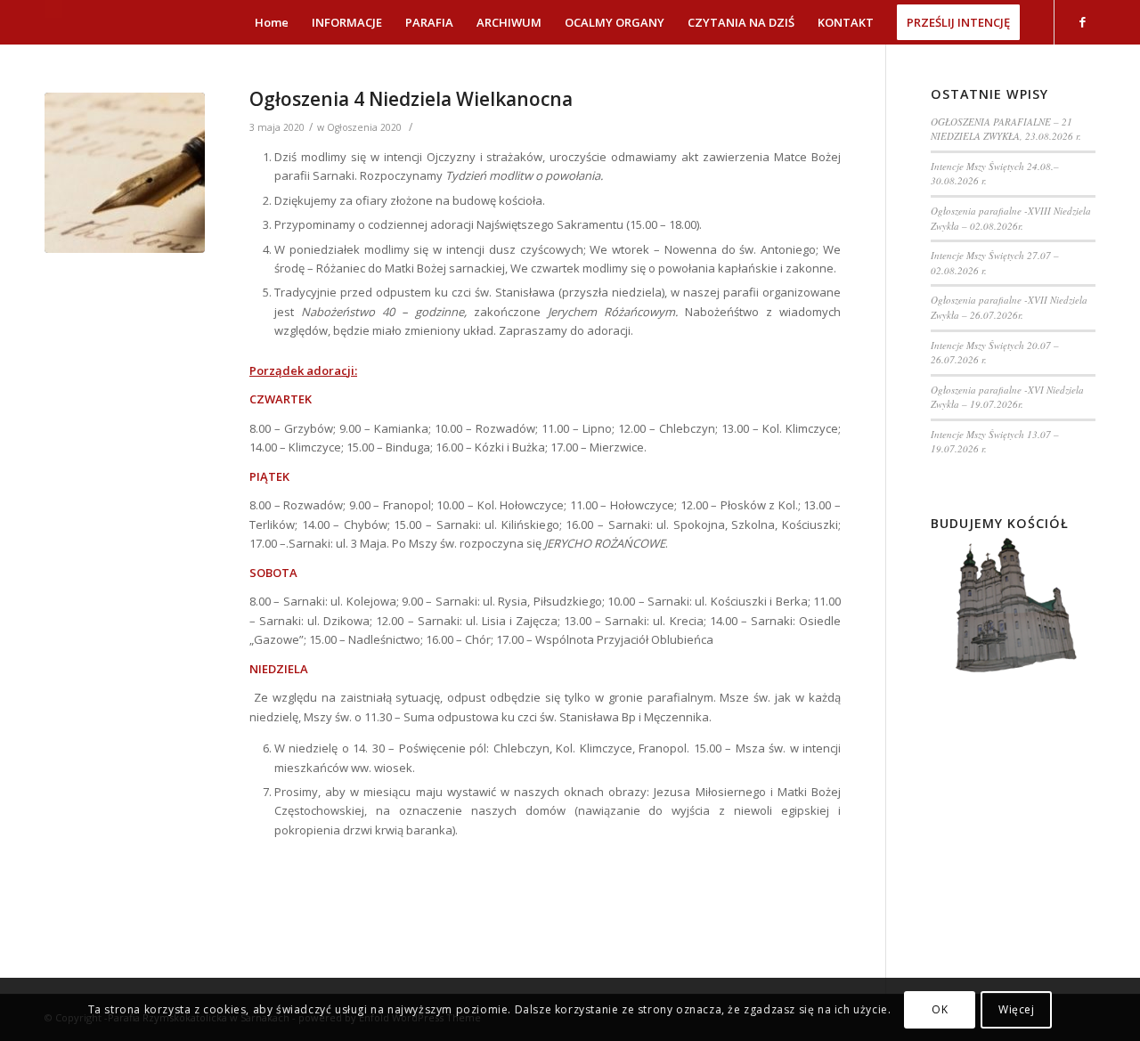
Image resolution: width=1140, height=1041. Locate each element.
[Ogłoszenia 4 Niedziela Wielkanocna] (125, 173)
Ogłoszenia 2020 (364, 127)
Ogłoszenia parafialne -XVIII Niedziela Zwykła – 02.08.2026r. (1011, 218)
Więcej (1016, 1009)
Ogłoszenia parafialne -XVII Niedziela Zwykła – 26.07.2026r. (1009, 307)
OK (940, 1009)
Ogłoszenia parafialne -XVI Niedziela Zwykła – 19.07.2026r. (1007, 397)
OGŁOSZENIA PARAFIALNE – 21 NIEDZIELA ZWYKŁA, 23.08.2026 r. (1006, 129)
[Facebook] (1082, 21)
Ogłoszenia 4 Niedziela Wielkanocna (411, 98)
